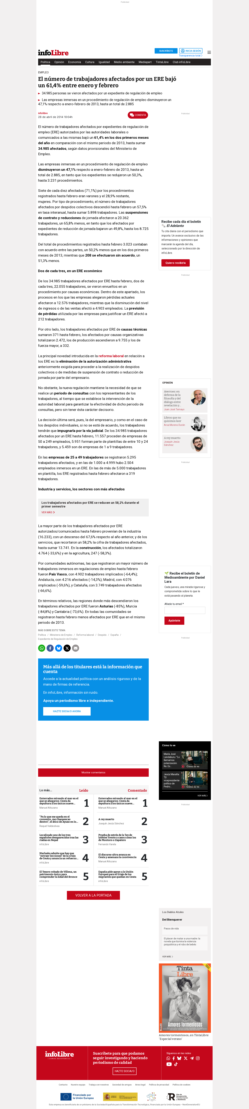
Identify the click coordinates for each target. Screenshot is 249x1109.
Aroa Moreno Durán (174, 425)
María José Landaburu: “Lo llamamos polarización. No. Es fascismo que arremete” (172, 760)
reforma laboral (111, 356)
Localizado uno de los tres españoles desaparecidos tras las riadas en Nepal (58, 837)
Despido (102, 635)
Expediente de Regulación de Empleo (58, 639)
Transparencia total (190, 55)
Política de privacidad (159, 1085)
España (115, 635)
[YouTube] (169, 1064)
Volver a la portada (93, 895)
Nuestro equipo (78, 1085)
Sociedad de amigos (122, 1085)
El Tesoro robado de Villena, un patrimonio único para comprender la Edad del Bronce (58, 874)
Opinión (59, 62)
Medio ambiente (124, 62)
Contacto (63, 1085)
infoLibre (44, 844)
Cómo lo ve (168, 745)
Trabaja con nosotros (99, 1085)
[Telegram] (192, 1059)
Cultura (89, 62)
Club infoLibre (181, 62)
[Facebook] (173, 1059)
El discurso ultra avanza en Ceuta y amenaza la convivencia (117, 856)
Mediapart (145, 62)
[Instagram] (198, 1059)
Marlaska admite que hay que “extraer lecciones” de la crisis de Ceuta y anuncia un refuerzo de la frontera (58, 857)
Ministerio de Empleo (61, 635)
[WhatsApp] (168, 1059)
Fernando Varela (107, 844)
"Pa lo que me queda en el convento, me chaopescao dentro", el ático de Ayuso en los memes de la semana (58, 820)
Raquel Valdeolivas (49, 826)
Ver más (166, 956)
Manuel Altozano (48, 807)
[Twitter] (186, 1059)
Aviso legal (140, 1085)
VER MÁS (202, 796)
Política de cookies (181, 1085)
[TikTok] (176, 1064)
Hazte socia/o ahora (67, 711)
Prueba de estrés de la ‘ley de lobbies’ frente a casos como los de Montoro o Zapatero (117, 837)
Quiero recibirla (175, 262)
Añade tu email (174, 604)
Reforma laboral (85, 635)
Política (45, 62)
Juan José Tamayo (174, 409)
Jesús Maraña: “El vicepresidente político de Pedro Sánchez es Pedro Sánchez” (172, 780)
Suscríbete (166, 51)
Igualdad (104, 62)
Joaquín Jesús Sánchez (111, 823)
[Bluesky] (179, 1059)
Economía (74, 62)
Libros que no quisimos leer (172, 419)
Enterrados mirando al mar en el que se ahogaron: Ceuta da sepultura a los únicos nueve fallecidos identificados (58, 802)
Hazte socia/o (124, 1071)
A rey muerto (106, 819)
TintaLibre (162, 62)
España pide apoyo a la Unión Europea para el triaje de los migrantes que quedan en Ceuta (117, 874)
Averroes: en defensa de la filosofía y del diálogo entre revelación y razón (172, 398)
